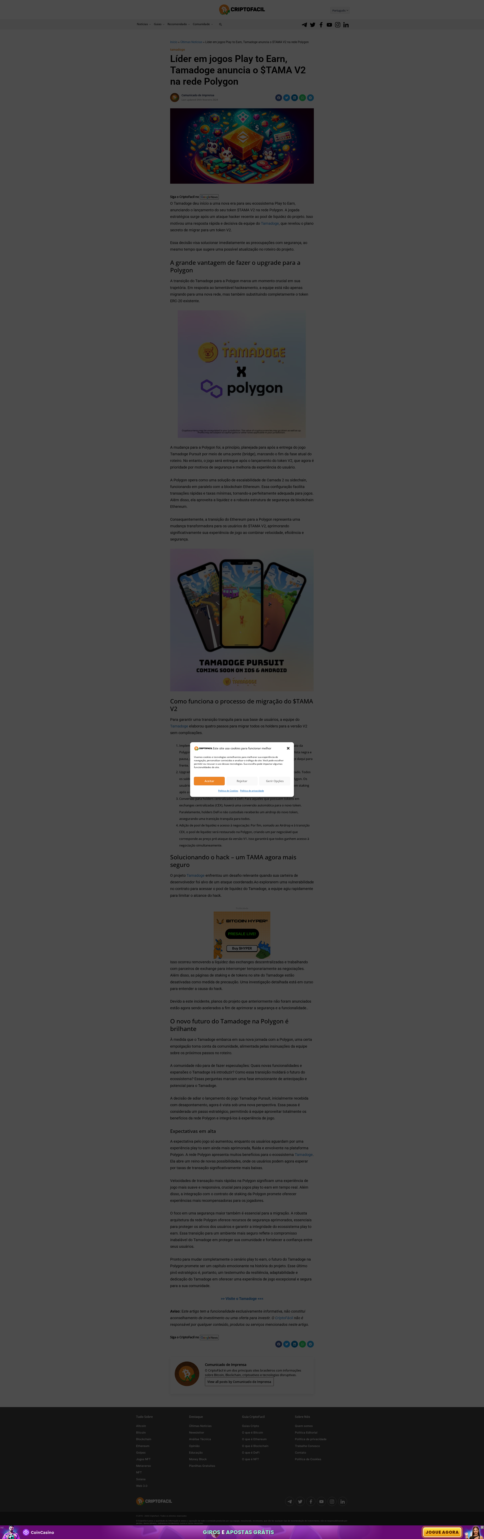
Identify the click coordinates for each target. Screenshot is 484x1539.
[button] (288, 748)
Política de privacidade (252, 790)
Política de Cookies (228, 790)
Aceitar (209, 781)
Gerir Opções (275, 781)
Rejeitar (242, 781)
